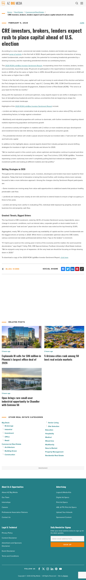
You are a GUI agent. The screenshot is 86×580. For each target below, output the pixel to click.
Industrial (8, 429)
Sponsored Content (63, 517)
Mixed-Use (49, 441)
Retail (7, 440)
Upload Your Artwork (64, 512)
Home (9, 12)
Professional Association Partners (15, 512)
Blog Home (12, 269)
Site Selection (53, 426)
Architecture (10, 447)
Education (49, 430)
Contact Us (6, 517)
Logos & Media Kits (63, 492)
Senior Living (53, 422)
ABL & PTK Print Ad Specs (66, 507)
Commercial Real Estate (34, 12)
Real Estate (18, 12)
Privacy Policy (7, 533)
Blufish (65, 576)
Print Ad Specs (62, 502)
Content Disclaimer (9, 538)
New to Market (51, 448)
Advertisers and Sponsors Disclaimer (12, 544)
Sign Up (67, 544)
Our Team (5, 497)
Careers (5, 507)
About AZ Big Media (10, 492)
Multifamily (49, 444)
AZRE (82, 23)
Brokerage (9, 426)
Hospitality (49, 433)
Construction (10, 454)
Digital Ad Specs (62, 497)
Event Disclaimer (8, 551)
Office (7, 437)
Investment (9, 433)
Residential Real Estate (54, 455)
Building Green (11, 451)
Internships (6, 502)
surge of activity (15, 54)
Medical (48, 437)
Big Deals (6, 422)
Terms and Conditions (10, 556)
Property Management (54, 452)
